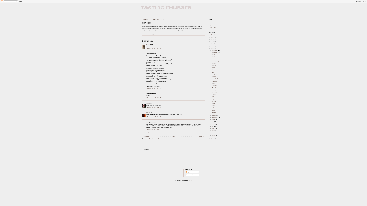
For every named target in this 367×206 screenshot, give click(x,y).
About (211, 24)
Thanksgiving (215, 61)
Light (213, 96)
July (213, 122)
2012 (212, 39)
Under (213, 56)
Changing (214, 94)
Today (213, 110)
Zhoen (148, 44)
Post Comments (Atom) (155, 139)
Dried (213, 105)
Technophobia (215, 90)
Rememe (214, 74)
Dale (147, 103)
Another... (214, 76)
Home (173, 136)
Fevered (214, 101)
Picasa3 (214, 65)
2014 (212, 35)
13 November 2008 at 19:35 (153, 88)
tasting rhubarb (166, 8)
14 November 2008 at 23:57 (153, 129)
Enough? (214, 63)
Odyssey (214, 99)
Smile (213, 103)
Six (212, 70)
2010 (212, 43)
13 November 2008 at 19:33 (153, 48)
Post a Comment (149, 133)
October (214, 115)
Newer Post (146, 136)
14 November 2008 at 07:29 (153, 107)
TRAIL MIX (213, 28)
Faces (213, 67)
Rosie (148, 112)
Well (213, 108)
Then (213, 72)
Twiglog (214, 59)
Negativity (214, 81)
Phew (213, 54)
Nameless (214, 92)
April (213, 128)
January (214, 135)
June (213, 124)
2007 (212, 138)
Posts (188, 172)
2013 (212, 37)
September (215, 117)
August (214, 119)
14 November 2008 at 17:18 (153, 117)
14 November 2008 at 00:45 (153, 98)
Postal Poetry (215, 79)
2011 (212, 41)
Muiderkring (215, 88)
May (213, 126)
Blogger (190, 180)
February (214, 133)
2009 (212, 46)
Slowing (214, 83)
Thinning (214, 112)
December (215, 50)
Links (211, 26)
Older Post (201, 136)
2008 (212, 48)
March (213, 130)
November (215, 52)
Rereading (214, 85)
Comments (190, 175)
